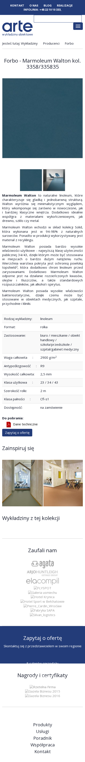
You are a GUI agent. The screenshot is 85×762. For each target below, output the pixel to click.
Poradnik (42, 738)
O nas (33, 5)
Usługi (42, 731)
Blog (48, 5)
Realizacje (65, 5)
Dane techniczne (25, 424)
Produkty (42, 725)
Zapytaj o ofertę (17, 432)
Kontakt (17, 5)
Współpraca (43, 745)
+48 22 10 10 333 (50, 9)
